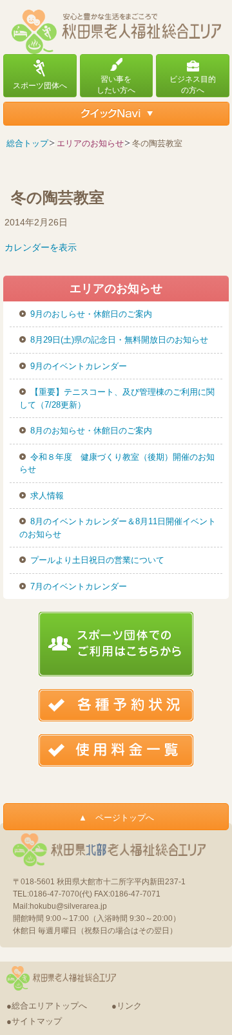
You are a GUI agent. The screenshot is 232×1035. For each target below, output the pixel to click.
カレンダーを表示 (41, 247)
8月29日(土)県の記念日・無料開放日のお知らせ (119, 340)
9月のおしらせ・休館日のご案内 (91, 314)
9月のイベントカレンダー (78, 366)
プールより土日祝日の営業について (97, 560)
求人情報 (47, 495)
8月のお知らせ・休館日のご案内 (91, 430)
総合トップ (27, 143)
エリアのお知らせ (90, 143)
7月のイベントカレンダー (78, 586)
